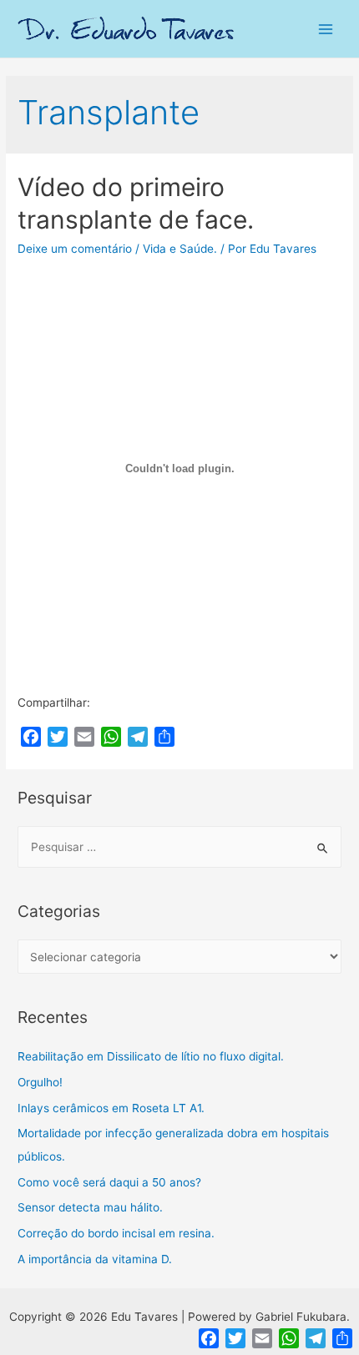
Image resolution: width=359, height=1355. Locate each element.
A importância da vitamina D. (95, 1259)
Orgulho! (40, 1082)
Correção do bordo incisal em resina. (116, 1233)
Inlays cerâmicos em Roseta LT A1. (111, 1108)
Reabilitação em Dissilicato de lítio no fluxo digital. (151, 1056)
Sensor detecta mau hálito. (90, 1207)
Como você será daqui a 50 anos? (109, 1182)
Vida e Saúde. (180, 248)
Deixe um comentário (75, 248)
